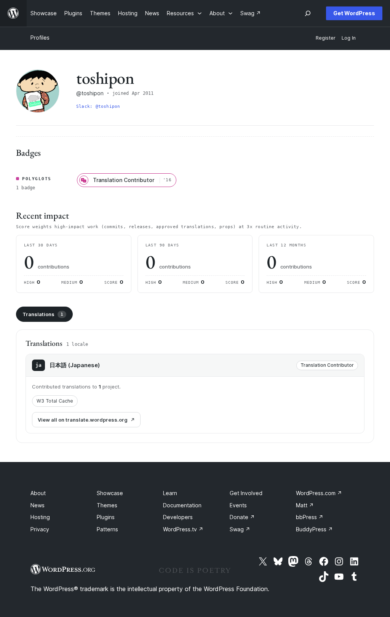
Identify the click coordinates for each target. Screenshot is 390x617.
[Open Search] (307, 13)
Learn (170, 493)
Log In (349, 38)
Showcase (110, 493)
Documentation (182, 505)
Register (326, 38)
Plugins (106, 517)
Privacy (39, 529)
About (38, 493)
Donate (242, 517)
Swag (240, 529)
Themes (107, 505)
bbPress (309, 517)
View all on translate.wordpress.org (83, 420)
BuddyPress (314, 529)
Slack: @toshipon (98, 106)
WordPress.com (319, 493)
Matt (305, 505)
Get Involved (246, 493)
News (37, 505)
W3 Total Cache (55, 401)
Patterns (107, 529)
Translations (42, 314)
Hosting (40, 517)
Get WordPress (354, 13)
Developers (178, 517)
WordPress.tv (183, 529)
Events (238, 505)
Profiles (40, 37)
